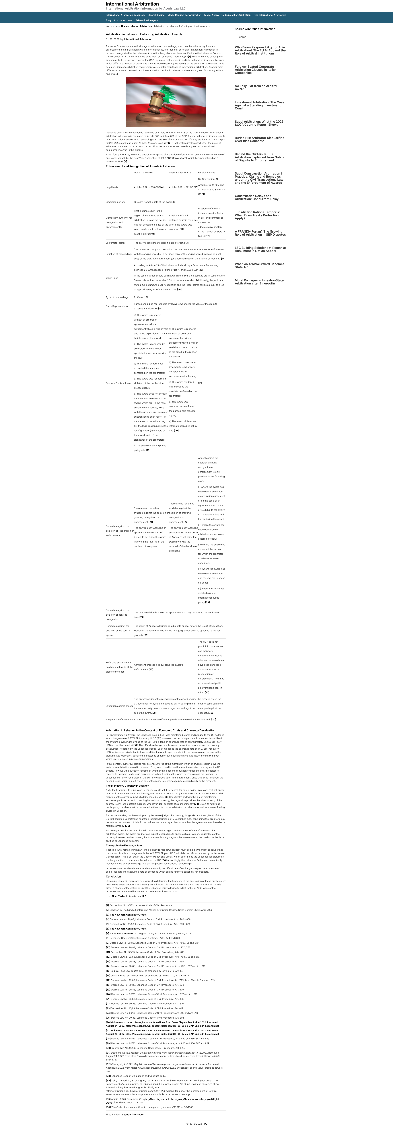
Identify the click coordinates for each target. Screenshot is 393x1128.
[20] (176, 430)
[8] (174, 201)
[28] (154, 712)
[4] (162, 187)
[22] (186, 522)
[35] (127, 825)
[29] (212, 712)
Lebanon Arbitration (132, 1114)
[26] (151, 669)
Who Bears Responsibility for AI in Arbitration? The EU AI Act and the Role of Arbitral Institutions (260, 50)
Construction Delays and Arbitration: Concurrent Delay (257, 197)
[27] (207, 692)
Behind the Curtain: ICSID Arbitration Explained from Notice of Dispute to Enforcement (259, 157)
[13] (186, 242)
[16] (179, 289)
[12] (207, 236)
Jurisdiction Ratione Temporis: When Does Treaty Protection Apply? (257, 215)
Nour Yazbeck (120, 896)
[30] (213, 719)
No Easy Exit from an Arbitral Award (256, 87)
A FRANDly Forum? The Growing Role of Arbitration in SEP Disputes (260, 233)
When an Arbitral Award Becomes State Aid (259, 265)
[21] (151, 522)
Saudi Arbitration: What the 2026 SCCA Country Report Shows (259, 123)
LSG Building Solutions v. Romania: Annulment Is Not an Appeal (260, 249)
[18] (160, 308)
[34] (196, 803)
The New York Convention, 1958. (128, 914)
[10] (152, 233)
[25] (146, 635)
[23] (207, 602)
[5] (196, 187)
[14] (223, 258)
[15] (201, 269)
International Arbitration (132, 4)
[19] (148, 450)
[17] (108, 980)
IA (205, 1123)
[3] (125, 161)
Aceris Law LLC (137, 896)
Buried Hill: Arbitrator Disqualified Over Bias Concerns (259, 139)
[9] (121, 227)
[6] (216, 179)
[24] (141, 617)
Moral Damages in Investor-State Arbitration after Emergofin (259, 281)
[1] (189, 56)
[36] (164, 860)
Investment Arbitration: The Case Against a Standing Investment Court (259, 105)
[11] (182, 229)
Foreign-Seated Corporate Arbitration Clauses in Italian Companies (255, 70)
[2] (169, 143)
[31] (159, 738)
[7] (204, 194)
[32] (135, 745)
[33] (166, 796)
